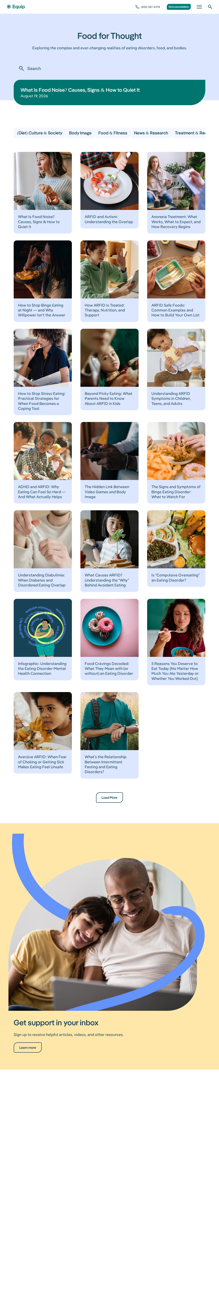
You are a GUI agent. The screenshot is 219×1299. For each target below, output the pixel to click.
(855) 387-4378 (150, 7)
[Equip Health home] (16, 7)
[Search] (210, 6)
